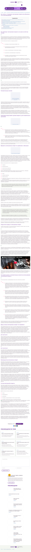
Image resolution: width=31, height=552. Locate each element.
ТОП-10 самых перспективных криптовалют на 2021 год (18, 533)
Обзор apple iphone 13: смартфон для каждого (17, 489)
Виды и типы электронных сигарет (7, 433)
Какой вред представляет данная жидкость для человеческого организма (13, 21)
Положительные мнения (6, 20)
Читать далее (11, 482)
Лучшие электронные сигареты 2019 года (23, 443)
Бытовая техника (10, 8)
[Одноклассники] (14, 425)
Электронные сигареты (15, 124)
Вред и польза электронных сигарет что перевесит (10, 25)
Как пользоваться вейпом (21, 451)
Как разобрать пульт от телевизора (17, 516)
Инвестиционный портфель (16, 499)
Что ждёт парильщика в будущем (15, 153)
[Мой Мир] (16, 425)
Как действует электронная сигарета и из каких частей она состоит (12, 19)
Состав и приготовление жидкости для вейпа (7, 451)
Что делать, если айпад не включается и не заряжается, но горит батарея (15, 510)
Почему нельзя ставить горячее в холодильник (15, 476)
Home (2, 12)
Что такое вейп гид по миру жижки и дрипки (23, 434)
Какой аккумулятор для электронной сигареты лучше (8, 443)
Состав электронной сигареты (7, 28)
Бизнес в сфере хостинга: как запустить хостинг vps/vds (18, 527)
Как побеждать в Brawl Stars (17, 521)
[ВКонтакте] (13, 425)
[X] (17, 425)
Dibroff (13, 2)
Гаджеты (18, 8)
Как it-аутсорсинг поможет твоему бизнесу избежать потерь (18, 504)
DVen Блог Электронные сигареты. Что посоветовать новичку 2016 (15, 99)
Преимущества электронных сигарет (8, 27)
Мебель (24, 8)
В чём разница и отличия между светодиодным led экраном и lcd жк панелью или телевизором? (18, 540)
